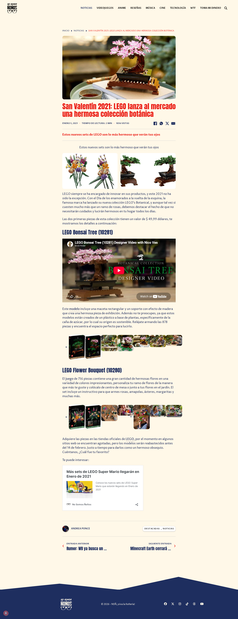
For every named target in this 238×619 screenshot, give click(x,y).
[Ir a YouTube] (203, 604)
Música (150, 8)
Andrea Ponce (80, 528)
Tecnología (178, 8)
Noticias (86, 8)
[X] (167, 123)
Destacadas (152, 528)
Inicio (65, 30)
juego (69, 379)
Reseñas (135, 8)
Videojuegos (105, 8)
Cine (162, 8)
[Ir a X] (174, 604)
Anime (122, 8)
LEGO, (130, 439)
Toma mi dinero (210, 8)
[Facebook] (155, 123)
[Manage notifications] (5, 613)
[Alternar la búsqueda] (226, 8)
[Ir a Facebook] (167, 604)
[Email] (173, 123)
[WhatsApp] (161, 123)
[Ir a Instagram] (182, 604)
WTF (193, 8)
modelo (74, 309)
